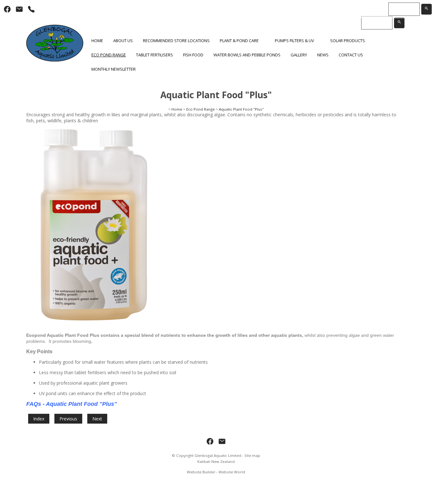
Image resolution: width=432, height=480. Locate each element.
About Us (123, 40)
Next (97, 419)
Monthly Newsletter (113, 69)
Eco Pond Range (108, 55)
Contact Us (351, 55)
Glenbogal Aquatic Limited (217, 455)
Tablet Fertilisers (154, 55)
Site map (252, 455)
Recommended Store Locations (176, 40)
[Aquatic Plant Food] (93, 325)
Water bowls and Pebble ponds (247, 55)
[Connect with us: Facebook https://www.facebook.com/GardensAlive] (7, 9)
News (323, 55)
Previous (68, 419)
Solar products (347, 40)
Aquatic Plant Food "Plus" (241, 109)
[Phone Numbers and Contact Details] (31, 9)
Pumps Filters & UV (294, 40)
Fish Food (193, 55)
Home (97, 40)
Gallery (299, 55)
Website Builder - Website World (216, 472)
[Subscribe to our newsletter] (19, 9)
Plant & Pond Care (239, 40)
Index (38, 419)
